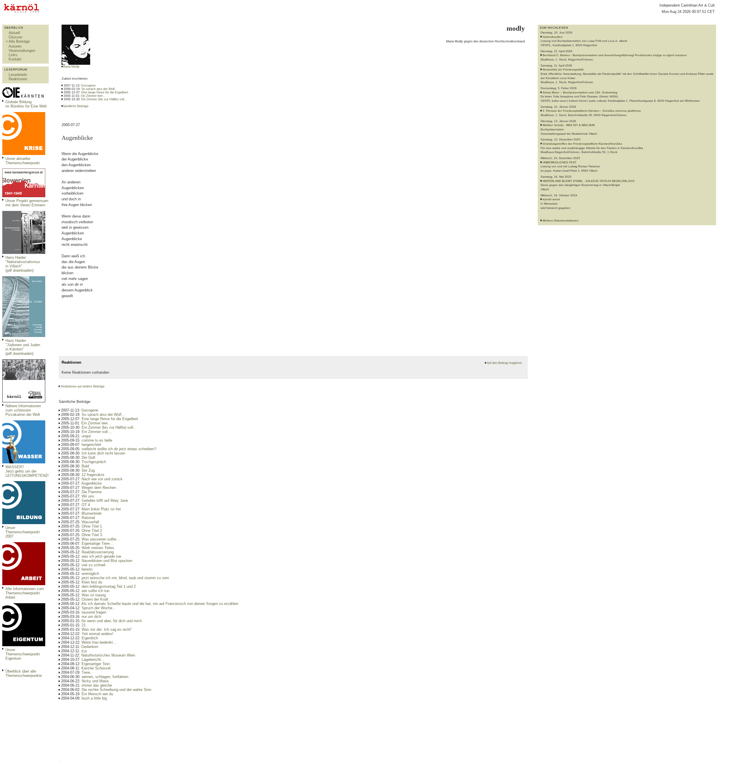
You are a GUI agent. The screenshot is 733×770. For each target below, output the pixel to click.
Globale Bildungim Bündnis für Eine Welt (26, 104)
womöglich (90, 573)
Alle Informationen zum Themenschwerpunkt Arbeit (24, 593)
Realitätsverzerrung (98, 552)
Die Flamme (92, 492)
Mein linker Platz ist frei (101, 509)
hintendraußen (553, 36)
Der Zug (88, 470)
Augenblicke (91, 483)
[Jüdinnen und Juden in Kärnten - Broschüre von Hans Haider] (23, 336)
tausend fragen (94, 612)
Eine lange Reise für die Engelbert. (105, 92)
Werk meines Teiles (98, 548)
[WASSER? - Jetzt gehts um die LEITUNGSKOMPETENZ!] (23, 462)
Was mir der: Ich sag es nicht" (107, 629)
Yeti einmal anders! (97, 634)
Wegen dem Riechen (99, 487)
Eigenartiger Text (96, 664)
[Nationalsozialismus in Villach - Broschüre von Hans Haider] (23, 252)
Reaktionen (18, 79)
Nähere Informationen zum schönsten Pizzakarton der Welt (23, 410)
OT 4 (86, 505)
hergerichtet (91, 444)
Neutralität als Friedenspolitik (563, 69)
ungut (86, 436)
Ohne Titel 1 (92, 526)
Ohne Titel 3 (92, 535)
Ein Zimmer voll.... (97, 432)
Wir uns (88, 496)
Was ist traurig (94, 595)
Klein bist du (92, 582)
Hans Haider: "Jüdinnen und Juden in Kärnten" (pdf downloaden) (22, 347)
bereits (87, 569)
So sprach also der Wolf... (99, 89)
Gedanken (89, 646)
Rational (88, 518)
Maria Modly (71, 66)
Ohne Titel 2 (92, 530)
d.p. (84, 651)
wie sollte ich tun (95, 591)
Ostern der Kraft (95, 599)
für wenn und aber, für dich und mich (112, 621)
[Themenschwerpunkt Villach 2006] (23, 584)
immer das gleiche (97, 685)
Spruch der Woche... (99, 608)
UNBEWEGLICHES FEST (559, 162)
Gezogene (88, 85)
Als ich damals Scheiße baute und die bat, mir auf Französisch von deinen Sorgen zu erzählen (159, 603)
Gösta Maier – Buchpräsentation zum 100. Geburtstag (580, 92)
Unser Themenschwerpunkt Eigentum (22, 654)
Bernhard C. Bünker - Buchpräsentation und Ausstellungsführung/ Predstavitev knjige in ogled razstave (615, 55)
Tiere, (86, 672)
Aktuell (14, 33)
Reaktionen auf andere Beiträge (83, 386)
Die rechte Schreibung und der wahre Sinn (116, 689)
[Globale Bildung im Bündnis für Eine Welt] (23, 97)
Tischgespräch (94, 462)
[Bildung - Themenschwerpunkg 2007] (23, 523)
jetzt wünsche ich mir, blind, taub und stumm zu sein (125, 578)
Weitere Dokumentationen (560, 220)
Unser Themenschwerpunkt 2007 (22, 532)
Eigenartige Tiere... (97, 543)
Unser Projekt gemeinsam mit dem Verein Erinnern (26, 203)
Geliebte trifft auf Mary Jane (105, 500)
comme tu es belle (97, 440)
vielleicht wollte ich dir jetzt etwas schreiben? (119, 449)
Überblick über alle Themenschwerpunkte (23, 673)
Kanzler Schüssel (96, 668)
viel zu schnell (93, 565)
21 (84, 625)
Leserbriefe (18, 75)
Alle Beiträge (19, 41)
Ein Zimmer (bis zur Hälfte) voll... (104, 99)
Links (13, 55)
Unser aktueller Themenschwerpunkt (22, 160)
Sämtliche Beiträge (75, 106)
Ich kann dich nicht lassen (103, 453)
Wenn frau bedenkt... (99, 642)
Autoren (15, 46)
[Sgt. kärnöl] (23, 401)
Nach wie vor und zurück (102, 479)
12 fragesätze (93, 475)
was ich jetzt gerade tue (101, 556)
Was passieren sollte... (101, 539)
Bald (85, 466)
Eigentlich (90, 638)
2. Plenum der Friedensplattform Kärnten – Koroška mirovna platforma (592, 110)
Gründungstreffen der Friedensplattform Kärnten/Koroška (582, 143)
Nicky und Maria (95, 681)
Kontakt (15, 59)
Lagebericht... (93, 659)
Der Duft (88, 457)
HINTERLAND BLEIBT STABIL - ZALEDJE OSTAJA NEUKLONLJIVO (589, 181)
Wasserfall (90, 522)
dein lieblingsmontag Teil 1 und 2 (109, 586)
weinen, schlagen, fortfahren (105, 677)
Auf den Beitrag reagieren (504, 363)
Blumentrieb (91, 513)
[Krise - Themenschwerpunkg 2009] (23, 154)
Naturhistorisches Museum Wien (108, 655)
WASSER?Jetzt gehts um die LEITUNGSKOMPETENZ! (27, 471)
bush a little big (94, 698)
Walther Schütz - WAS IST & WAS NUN (569, 125)
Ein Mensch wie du (97, 694)
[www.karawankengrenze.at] (23, 196)
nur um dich (91, 616)
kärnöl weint (551, 199)
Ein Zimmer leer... (93, 95)
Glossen (15, 37)
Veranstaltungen (22, 50)
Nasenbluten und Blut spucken (107, 561)
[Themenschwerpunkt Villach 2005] (23, 645)
